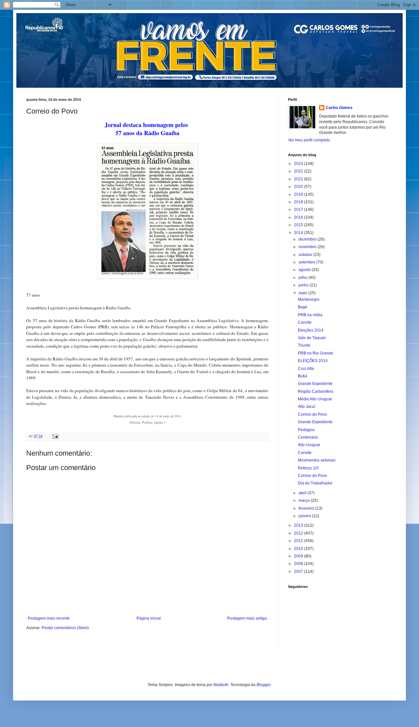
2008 (299, 563)
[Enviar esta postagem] (55, 436)
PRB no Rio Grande (315, 353)
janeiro (305, 516)
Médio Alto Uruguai (315, 399)
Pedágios (306, 429)
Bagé (302, 307)
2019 (299, 194)
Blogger (263, 684)
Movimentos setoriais (317, 460)
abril (303, 493)
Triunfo (304, 345)
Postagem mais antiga (247, 618)
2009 (299, 556)
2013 (299, 525)
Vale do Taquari (312, 338)
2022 (299, 171)
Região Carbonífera (315, 391)
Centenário (308, 437)
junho (304, 285)
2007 (299, 571)
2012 (299, 533)
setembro (307, 262)
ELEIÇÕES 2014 (313, 360)
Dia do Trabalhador (315, 483)
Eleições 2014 (310, 330)
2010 (299, 548)
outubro (306, 254)
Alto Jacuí (306, 406)
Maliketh (220, 684)
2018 (299, 202)
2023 (299, 163)
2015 (299, 225)
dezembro (308, 239)
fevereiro (307, 508)
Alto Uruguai (309, 445)
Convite (305, 322)
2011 (299, 540)
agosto (305, 269)
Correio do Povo (312, 414)
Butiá (302, 376)
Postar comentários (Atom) (65, 628)
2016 (299, 217)
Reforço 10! (308, 468)
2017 (299, 209)
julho (303, 277)
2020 (299, 186)
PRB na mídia (310, 315)
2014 (299, 232)
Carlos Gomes (339, 107)
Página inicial (149, 618)
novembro (308, 247)
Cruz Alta (306, 368)
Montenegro (308, 299)
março (305, 500)
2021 (299, 179)
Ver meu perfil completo (309, 140)
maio (303, 293)
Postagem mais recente (49, 618)
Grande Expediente (315, 383)
